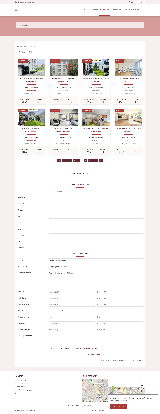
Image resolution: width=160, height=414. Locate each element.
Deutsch (138, 2)
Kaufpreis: (22, 292)
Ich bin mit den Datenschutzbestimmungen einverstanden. (74, 348)
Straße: (20, 216)
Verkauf (94, 10)
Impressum (78, 405)
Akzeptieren (119, 406)
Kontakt (140, 10)
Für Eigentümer (129, 10)
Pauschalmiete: (24, 304)
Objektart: (22, 260)
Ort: (19, 229)
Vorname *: (22, 197)
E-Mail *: (21, 248)
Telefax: (21, 241)
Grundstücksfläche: (25, 329)
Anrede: (21, 191)
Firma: (20, 210)
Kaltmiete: (22, 298)
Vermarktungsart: (25, 273)
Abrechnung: (23, 310)
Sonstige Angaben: (25, 336)
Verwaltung (116, 10)
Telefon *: (22, 235)
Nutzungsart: (23, 266)
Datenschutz (88, 405)
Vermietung (104, 10)
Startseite (86, 10)
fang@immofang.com (28, 2)
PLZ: (19, 222)
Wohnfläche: (23, 323)
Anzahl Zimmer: (24, 317)
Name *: (21, 204)
